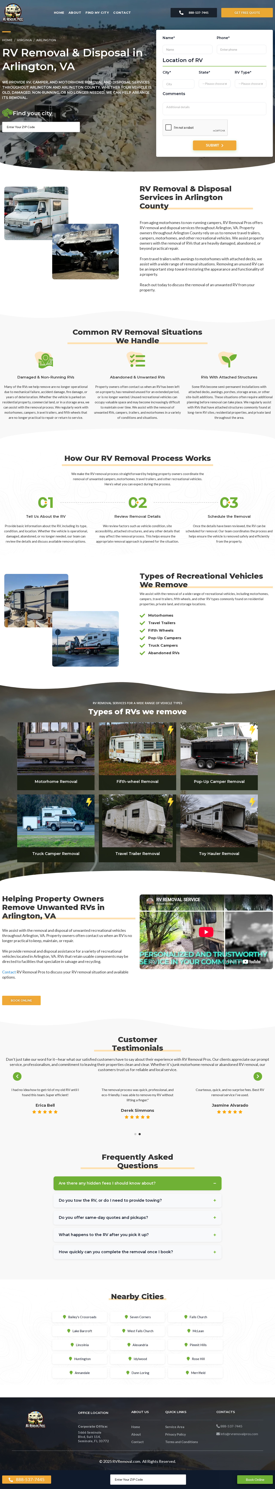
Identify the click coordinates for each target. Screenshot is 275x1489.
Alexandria (140, 1345)
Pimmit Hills (198, 1345)
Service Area (174, 1427)
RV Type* (243, 72)
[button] (135, 1134)
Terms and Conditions (181, 1442)
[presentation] (17, 1076)
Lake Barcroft (82, 1331)
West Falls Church (140, 1331)
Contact (122, 12)
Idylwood (140, 1359)
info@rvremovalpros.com (239, 1434)
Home (59, 12)
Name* (169, 38)
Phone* (223, 38)
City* (167, 72)
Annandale (82, 1373)
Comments (174, 93)
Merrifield (198, 1373)
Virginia (24, 40)
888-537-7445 (198, 12)
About (75, 12)
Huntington (82, 1359)
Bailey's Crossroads (82, 1317)
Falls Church (198, 1317)
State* (204, 72)
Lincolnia (82, 1345)
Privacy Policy (175, 1434)
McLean (198, 1331)
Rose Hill (198, 1359)
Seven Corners (140, 1317)
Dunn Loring (140, 1373)
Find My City (97, 12)
